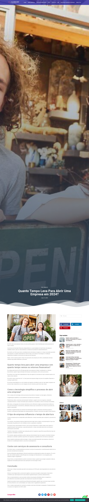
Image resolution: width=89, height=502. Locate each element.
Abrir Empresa (31, 2)
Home (25, 2)
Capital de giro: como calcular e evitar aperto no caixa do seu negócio (73, 345)
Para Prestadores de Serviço (68, 2)
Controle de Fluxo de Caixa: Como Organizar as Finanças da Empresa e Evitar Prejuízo (73, 358)
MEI (58, 2)
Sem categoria (44, 287)
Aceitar (71, 500)
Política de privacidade (80, 500)
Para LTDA (78, 2)
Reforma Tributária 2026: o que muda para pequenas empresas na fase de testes (73, 352)
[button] (39, 494)
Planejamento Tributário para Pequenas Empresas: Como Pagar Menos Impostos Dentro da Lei (73, 365)
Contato (54, 2)
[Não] (87, 500)
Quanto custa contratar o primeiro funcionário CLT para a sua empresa (73, 339)
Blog (49, 2)
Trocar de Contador (41, 2)
